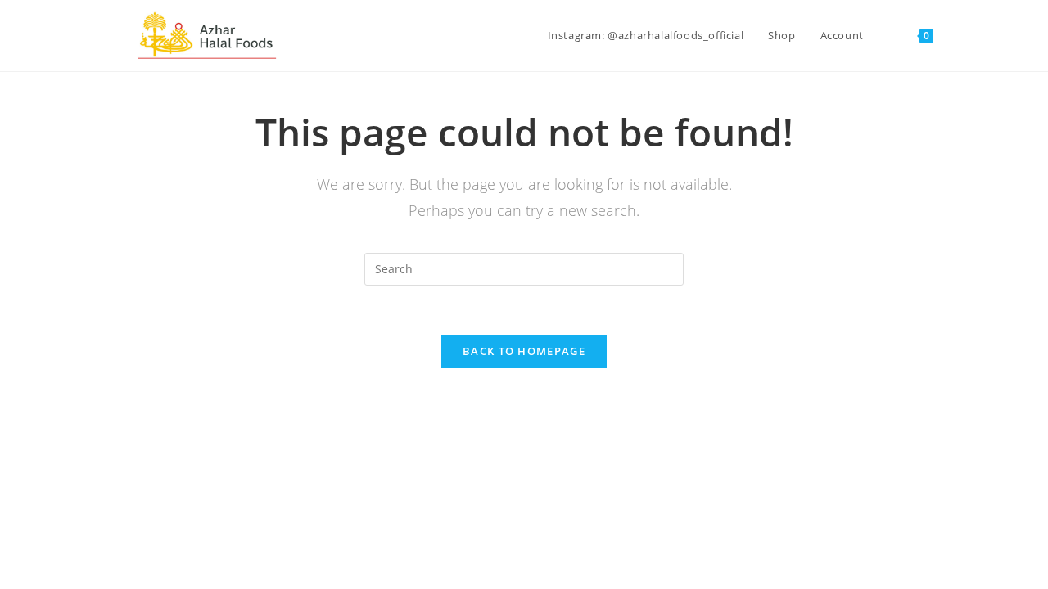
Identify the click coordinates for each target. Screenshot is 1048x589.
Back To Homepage (524, 351)
